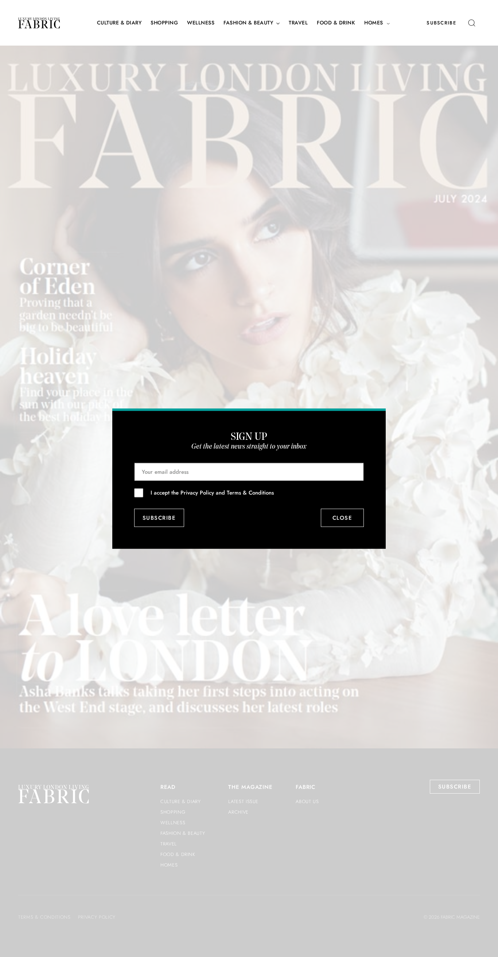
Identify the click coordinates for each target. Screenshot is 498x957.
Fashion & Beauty (248, 22)
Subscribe (441, 22)
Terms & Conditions (250, 492)
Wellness (200, 22)
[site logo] (39, 23)
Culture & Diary (119, 22)
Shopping (164, 22)
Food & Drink (336, 22)
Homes (373, 22)
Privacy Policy (197, 492)
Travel (298, 22)
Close (342, 518)
